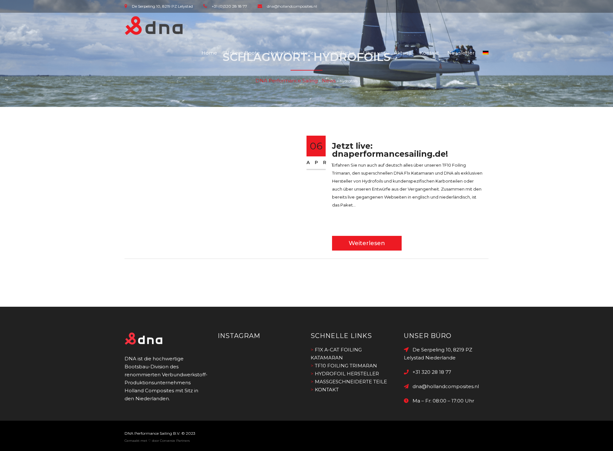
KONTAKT (327, 390)
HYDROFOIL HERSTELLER (347, 374)
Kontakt (429, 53)
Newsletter (460, 53)
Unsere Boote (242, 53)
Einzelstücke (339, 53)
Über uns (374, 53)
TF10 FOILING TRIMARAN (346, 366)
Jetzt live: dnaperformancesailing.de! (390, 150)
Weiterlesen (367, 243)
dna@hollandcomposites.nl (444, 386)
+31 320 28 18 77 (430, 372)
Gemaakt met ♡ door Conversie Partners (157, 441)
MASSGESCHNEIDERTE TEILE (351, 382)
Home (209, 53)
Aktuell (402, 53)
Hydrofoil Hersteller (292, 53)
